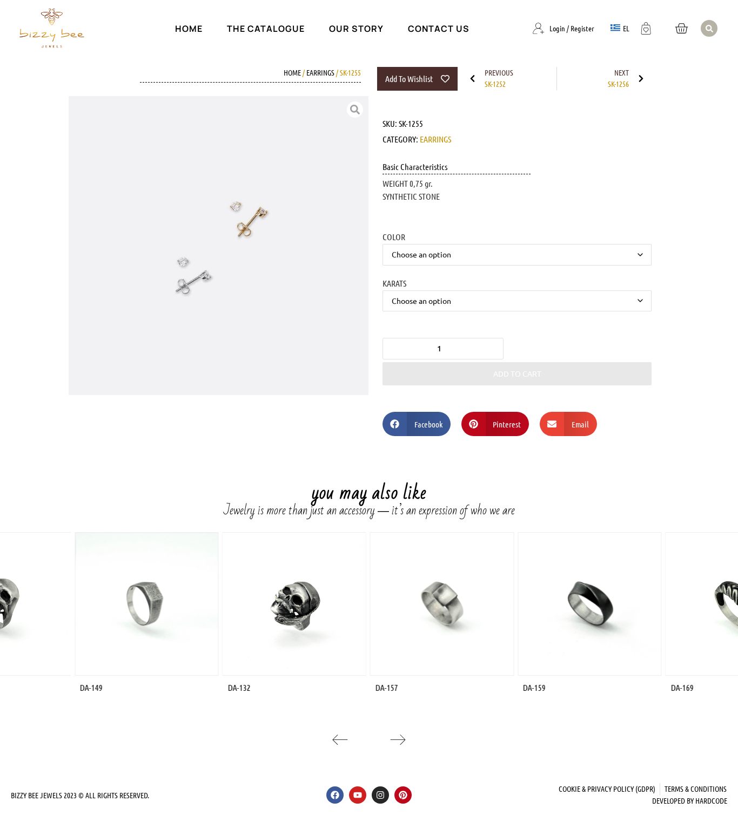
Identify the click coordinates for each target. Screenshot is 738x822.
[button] (709, 28)
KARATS (394, 283)
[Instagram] (380, 795)
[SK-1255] (218, 246)
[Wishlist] (646, 27)
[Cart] (681, 28)
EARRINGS (320, 72)
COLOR (394, 236)
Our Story (356, 29)
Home (189, 29)
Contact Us (438, 29)
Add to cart (517, 373)
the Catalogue (266, 29)
